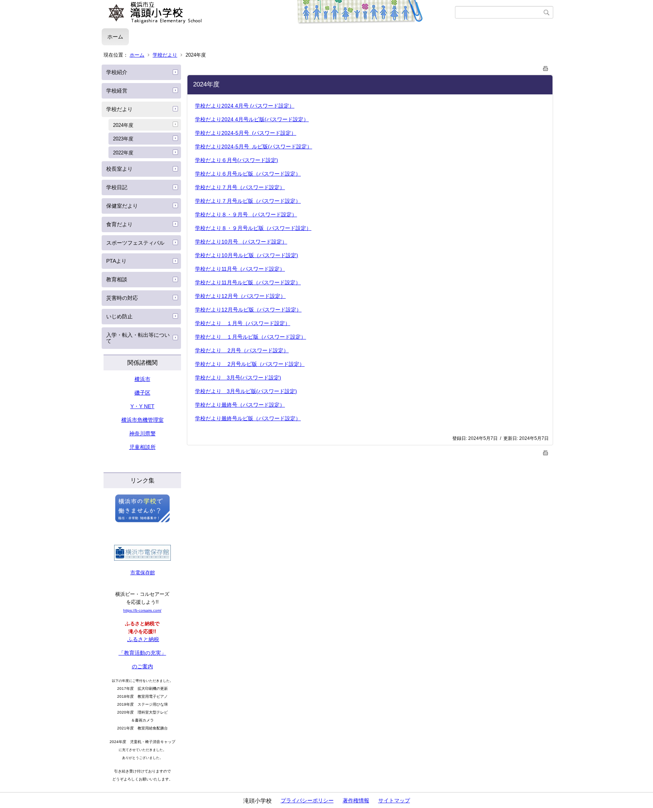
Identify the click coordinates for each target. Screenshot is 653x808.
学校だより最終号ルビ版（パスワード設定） (248, 418)
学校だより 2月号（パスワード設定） (242, 350)
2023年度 (123, 139)
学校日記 (116, 187)
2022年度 (123, 153)
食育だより (119, 224)
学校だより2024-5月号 (245, 133)
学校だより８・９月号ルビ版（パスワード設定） (253, 228)
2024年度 (123, 125)
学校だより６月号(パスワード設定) (236, 160)
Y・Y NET (142, 406)
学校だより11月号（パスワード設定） (240, 269)
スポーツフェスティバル (135, 243)
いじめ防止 (119, 316)
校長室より (119, 169)
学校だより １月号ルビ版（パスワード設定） (250, 337)
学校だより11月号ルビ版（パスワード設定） (248, 282)
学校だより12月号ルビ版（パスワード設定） (248, 310)
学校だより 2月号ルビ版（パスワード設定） (250, 364)
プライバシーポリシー (307, 800)
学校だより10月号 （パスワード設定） (241, 242)
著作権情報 (356, 800)
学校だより (165, 55)
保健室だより (122, 206)
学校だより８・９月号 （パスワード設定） (246, 214)
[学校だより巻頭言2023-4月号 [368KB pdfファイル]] (249, 106)
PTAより (116, 261)
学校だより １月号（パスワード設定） (242, 323)
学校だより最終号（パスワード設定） (240, 405)
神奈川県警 (142, 433)
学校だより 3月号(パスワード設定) (238, 378)
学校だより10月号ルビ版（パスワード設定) (246, 255)
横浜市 (142, 379)
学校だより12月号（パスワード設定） (240, 296)
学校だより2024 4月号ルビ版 (252, 119)
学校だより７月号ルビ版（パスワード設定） (248, 201)
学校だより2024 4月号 (222, 106)
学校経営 (116, 91)
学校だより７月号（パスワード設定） (240, 187)
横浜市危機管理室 (142, 420)
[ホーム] (278, 12)
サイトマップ (394, 800)
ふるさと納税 (143, 639)
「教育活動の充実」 (142, 653)
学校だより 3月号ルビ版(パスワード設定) (246, 391)
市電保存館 (142, 572)
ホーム (115, 37)
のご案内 (142, 666)
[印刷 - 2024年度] (545, 67)
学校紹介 (116, 72)
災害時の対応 (122, 298)
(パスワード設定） (272, 106)
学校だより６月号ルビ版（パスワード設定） (248, 174)
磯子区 (142, 393)
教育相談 (116, 279)
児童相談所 (142, 447)
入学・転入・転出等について (138, 338)
